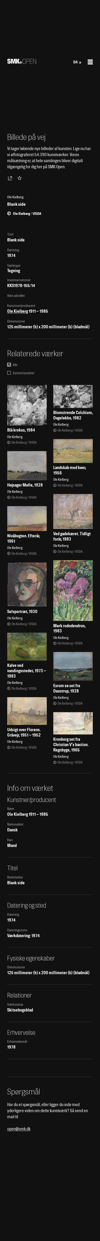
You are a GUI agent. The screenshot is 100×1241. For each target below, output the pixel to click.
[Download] (11, 178)
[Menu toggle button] (90, 62)
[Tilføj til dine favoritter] (20, 178)
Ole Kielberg (17, 311)
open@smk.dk (18, 1128)
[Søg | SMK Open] (21, 62)
